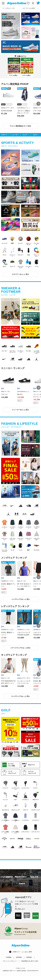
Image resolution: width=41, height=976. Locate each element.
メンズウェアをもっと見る (20, 599)
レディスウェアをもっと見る (20, 648)
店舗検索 (22, 883)
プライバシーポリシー (10, 961)
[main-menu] (3, 3)
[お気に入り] (28, 3)
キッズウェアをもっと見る (20, 696)
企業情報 (8, 957)
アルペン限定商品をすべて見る (20, 126)
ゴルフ (35, 135)
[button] (38, 104)
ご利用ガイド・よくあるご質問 (22, 952)
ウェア (25, 135)
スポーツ (4, 135)
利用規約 (29, 957)
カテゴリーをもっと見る (20, 274)
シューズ (14, 135)
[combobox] (10, 8)
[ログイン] (33, 3)
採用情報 (19, 957)
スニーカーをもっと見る (20, 410)
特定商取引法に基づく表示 (29, 961)
